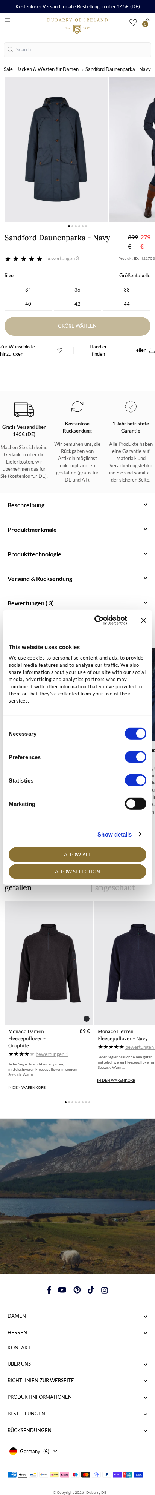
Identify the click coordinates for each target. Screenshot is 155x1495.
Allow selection (77, 872)
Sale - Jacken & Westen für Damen (41, 69)
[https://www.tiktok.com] (91, 1290)
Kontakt (19, 1348)
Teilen (140, 350)
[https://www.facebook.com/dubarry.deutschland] (49, 1290)
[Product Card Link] (49, 963)
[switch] (135, 757)
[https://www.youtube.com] (62, 1290)
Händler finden (98, 350)
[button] (69, 226)
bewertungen (52, 1054)
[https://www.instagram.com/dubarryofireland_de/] (104, 1290)
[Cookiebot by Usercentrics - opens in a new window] (96, 620)
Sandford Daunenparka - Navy (118, 69)
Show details (114, 834)
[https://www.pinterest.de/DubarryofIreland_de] (77, 1290)
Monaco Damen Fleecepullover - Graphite (27, 1038)
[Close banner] (143, 620)
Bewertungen (62, 258)
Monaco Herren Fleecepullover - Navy (123, 1035)
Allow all (77, 855)
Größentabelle (134, 275)
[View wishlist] (133, 22)
